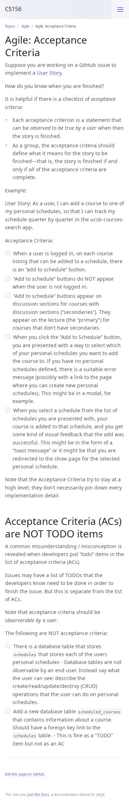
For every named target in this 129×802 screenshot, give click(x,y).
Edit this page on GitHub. (25, 774)
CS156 (13, 9)
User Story (49, 72)
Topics (10, 26)
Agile (25, 26)
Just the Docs (38, 794)
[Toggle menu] (120, 9)
